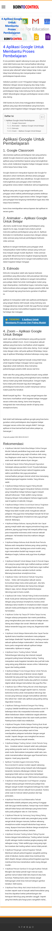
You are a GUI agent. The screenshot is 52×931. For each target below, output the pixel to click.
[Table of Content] (42, 117)
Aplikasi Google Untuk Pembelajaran (20, 120)
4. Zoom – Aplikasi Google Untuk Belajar (25, 131)
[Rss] (19, 927)
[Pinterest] (27, 927)
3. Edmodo (14, 128)
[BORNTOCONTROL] (26, 6)
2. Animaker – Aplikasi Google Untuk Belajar (27, 126)
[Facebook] (22, 927)
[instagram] (33, 927)
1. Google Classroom (18, 123)
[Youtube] (30, 927)
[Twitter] (24, 927)
